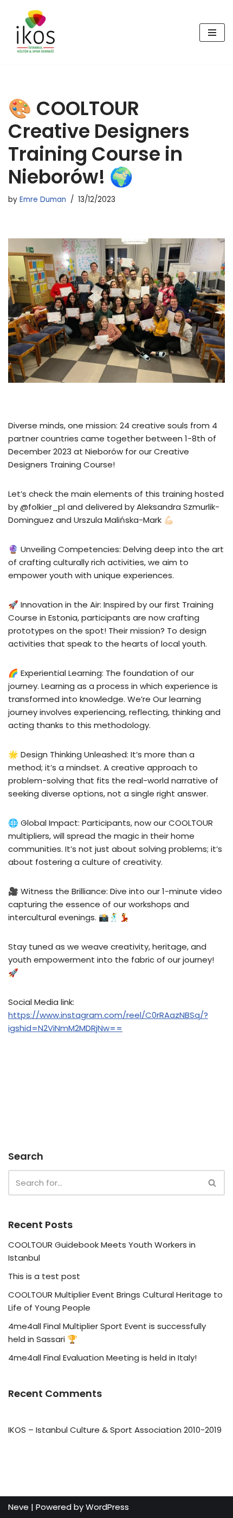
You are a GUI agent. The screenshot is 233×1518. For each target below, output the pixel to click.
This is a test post (44, 1276)
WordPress (107, 1507)
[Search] (212, 1183)
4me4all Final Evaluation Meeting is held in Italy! (102, 1357)
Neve (18, 1507)
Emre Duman (43, 199)
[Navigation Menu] (212, 32)
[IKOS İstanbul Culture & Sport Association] (35, 32)
